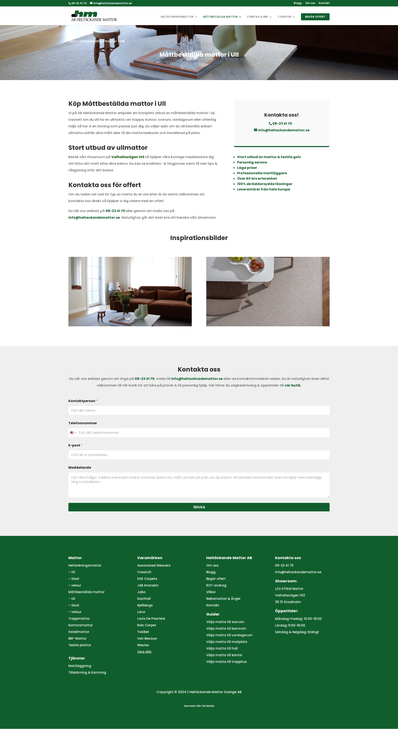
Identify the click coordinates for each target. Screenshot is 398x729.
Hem (72, 41)
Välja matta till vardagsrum (229, 635)
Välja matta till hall (222, 648)
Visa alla (144, 652)
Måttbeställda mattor (220, 17)
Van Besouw (147, 638)
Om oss (310, 3)
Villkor (211, 592)
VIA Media (208, 706)
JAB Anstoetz (147, 585)
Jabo (141, 592)
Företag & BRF (257, 17)
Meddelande (79, 467)
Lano (141, 612)
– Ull (71, 572)
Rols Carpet (146, 625)
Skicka (199, 507)
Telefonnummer (82, 423)
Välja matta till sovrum (225, 622)
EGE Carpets (147, 579)
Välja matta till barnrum (226, 628)
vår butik (293, 385)
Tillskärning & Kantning (87, 672)
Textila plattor (79, 645)
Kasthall (144, 598)
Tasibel (143, 632)
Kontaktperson (83, 401)
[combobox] (73, 432)
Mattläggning (79, 666)
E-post (75, 445)
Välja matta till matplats (226, 642)
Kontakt (324, 3)
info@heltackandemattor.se (94, 217)
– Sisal (73, 579)
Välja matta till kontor (224, 655)
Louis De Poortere (151, 618)
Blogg (298, 3)
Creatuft (144, 572)
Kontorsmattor (80, 625)
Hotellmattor (78, 632)
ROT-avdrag (216, 585)
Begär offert (315, 17)
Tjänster (284, 17)
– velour (74, 585)
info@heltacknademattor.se (197, 378)
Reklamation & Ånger (223, 598)
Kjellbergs (145, 605)
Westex (143, 645)
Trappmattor (79, 618)
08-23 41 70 (115, 210)
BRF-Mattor (77, 638)
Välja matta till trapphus (226, 662)
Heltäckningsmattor (177, 17)
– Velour (74, 612)
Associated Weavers (154, 565)
